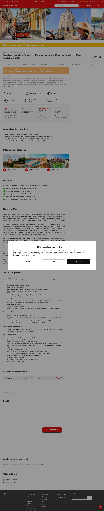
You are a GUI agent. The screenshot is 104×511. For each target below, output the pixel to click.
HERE (18, 255)
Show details (27, 261)
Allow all (78, 261)
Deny (53, 261)
